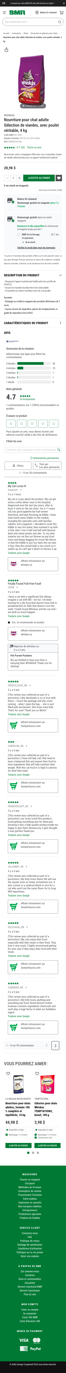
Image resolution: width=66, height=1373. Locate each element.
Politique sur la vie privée (30, 1252)
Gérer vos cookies (30, 1256)
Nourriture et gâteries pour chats (44, 33)
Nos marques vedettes (29, 1206)
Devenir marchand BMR (30, 1286)
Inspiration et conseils (29, 1202)
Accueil (6, 33)
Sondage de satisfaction (29, 1244)
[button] (11, 423)
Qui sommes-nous (30, 1271)
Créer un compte (29, 1309)
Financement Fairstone (30, 1194)
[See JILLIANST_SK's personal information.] (26, 866)
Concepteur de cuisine (29, 1191)
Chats (26, 33)
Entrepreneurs (30, 1210)
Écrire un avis (34, 147)
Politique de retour (30, 1240)
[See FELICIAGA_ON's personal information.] (27, 927)
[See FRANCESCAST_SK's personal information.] (31, 806)
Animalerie (16, 33)
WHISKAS (9, 115)
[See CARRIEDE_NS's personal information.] (26, 987)
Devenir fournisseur (30, 1290)
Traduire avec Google (19, 552)
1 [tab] (28, 1153)
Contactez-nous (30, 1233)
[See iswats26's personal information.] (20, 490)
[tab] (33, 275)
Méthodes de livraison (29, 1187)
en (3, 3)
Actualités (30, 1282)
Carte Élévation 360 (30, 1321)
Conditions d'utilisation (30, 1248)
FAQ (30, 1237)
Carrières (30, 1275)
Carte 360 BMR (30, 1317)
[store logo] (17, 12)
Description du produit (21, 275)
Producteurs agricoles (30, 1214)
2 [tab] (33, 1153)
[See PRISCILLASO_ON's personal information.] (30, 685)
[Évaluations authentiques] (12, 341)
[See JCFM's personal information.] (17, 587)
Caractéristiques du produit (26, 323)
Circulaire (30, 1183)
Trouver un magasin (30, 1179)
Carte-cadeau (30, 1198)
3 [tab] (38, 1153)
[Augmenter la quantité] (19, 178)
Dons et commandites (30, 1279)
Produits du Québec (30, 1217)
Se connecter (30, 1313)
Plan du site (30, 1294)
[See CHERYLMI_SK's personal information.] (26, 746)
